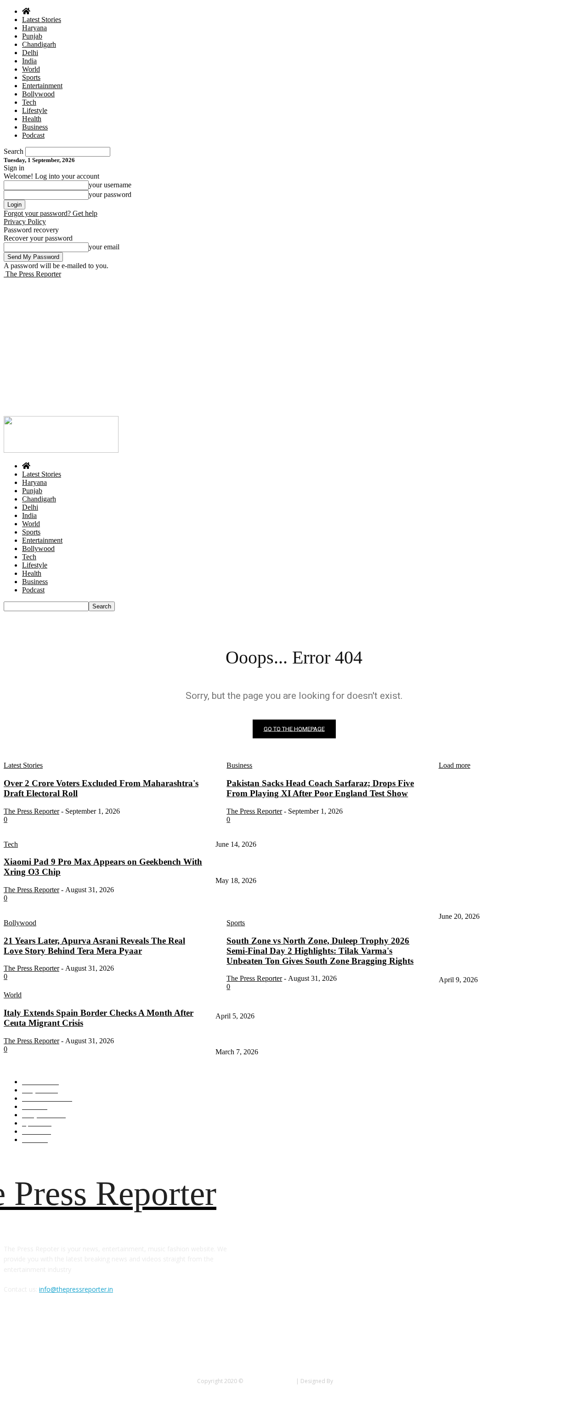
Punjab (32, 36)
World (31, 69)
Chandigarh (39, 44)
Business (35, 127)
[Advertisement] (294, 347)
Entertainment (42, 86)
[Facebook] (13, 1331)
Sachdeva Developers (362, 1381)
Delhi (30, 52)
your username (110, 185)
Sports (31, 77)
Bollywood (38, 94)
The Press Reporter (269, 1381)
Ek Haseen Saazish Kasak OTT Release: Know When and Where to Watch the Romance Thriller (340, 1000)
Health (31, 119)
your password (110, 194)
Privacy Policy (25, 221)
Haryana (34, 28)
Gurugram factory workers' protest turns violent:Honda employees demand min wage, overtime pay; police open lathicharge (510, 955)
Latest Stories (41, 19)
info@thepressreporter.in (76, 1289)
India (29, 61)
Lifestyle (34, 110)
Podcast (33, 135)
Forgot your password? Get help (50, 213)
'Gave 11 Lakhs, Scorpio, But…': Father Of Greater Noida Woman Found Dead (319, 865)
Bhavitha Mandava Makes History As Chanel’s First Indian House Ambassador (316, 1037)
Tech (29, 102)
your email (104, 247)
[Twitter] (36, 1331)
